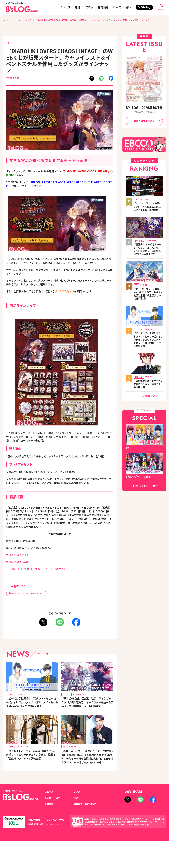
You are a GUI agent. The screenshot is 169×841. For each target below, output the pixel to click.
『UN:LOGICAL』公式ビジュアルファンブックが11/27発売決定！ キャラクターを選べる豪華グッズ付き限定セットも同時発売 (87, 702)
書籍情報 (103, 7)
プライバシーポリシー (57, 819)
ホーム (5, 20)
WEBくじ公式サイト (17, 555)
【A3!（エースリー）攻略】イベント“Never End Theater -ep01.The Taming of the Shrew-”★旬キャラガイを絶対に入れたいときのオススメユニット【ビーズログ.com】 (87, 756)
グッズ (117, 7)
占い (128, 7)
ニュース (65, 7)
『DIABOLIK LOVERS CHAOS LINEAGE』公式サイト (36, 569)
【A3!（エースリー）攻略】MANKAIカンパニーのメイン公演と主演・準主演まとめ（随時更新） (148, 293)
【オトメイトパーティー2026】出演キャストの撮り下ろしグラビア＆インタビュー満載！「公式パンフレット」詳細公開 (31, 754)
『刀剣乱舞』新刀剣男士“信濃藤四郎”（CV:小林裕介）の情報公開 (148, 384)
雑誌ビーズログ (84, 7)
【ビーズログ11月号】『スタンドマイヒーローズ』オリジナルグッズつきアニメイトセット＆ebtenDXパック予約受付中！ (32, 702)
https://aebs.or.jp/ (141, 824)
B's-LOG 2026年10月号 (144, 107)
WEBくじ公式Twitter (18, 562)
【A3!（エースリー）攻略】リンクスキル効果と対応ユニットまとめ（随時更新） (148, 206)
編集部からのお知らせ (85, 803)
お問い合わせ (34, 819)
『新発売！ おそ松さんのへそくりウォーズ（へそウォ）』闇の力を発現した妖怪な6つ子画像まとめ (147, 249)
